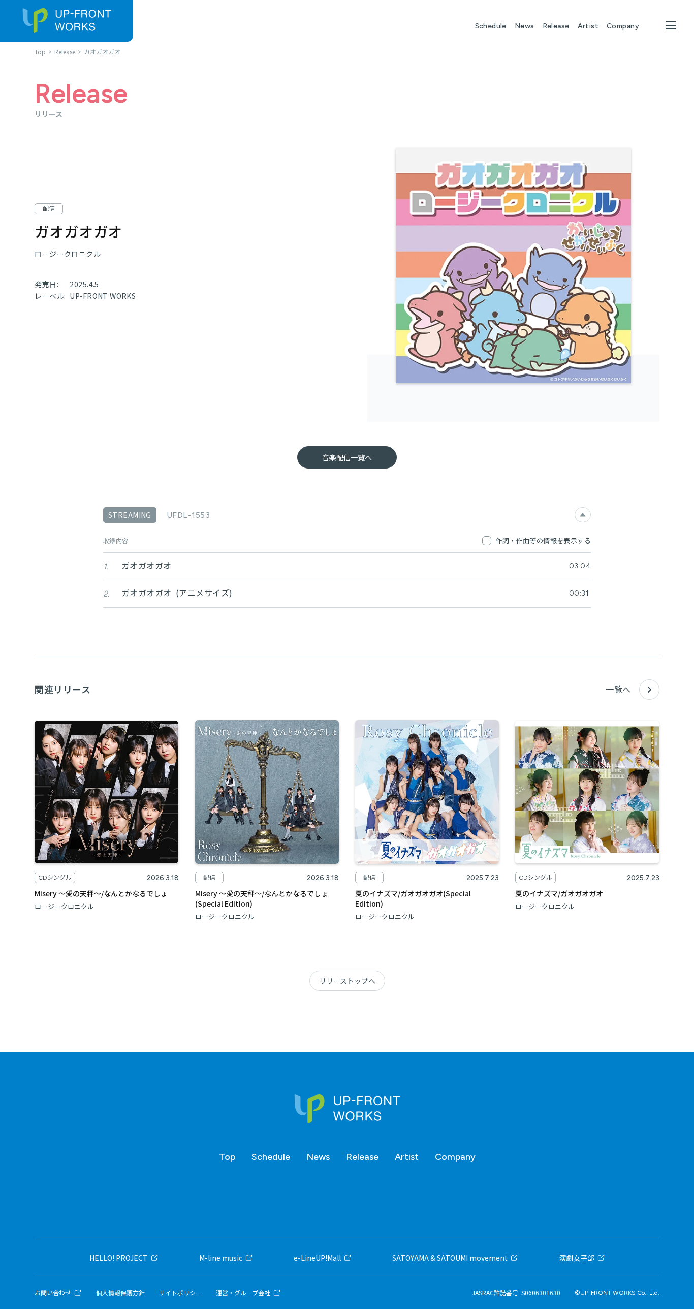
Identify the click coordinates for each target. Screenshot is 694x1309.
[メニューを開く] (670, 25)
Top (227, 1156)
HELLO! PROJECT (118, 1258)
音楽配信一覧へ (347, 457)
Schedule (491, 26)
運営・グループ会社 (243, 1293)
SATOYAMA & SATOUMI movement (450, 1258)
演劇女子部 (576, 1258)
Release (556, 26)
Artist (588, 26)
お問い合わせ (53, 1293)
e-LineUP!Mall (317, 1258)
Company (623, 26)
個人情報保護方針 (120, 1293)
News (524, 26)
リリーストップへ (347, 981)
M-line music (220, 1258)
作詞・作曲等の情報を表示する (543, 540)
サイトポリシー (180, 1293)
